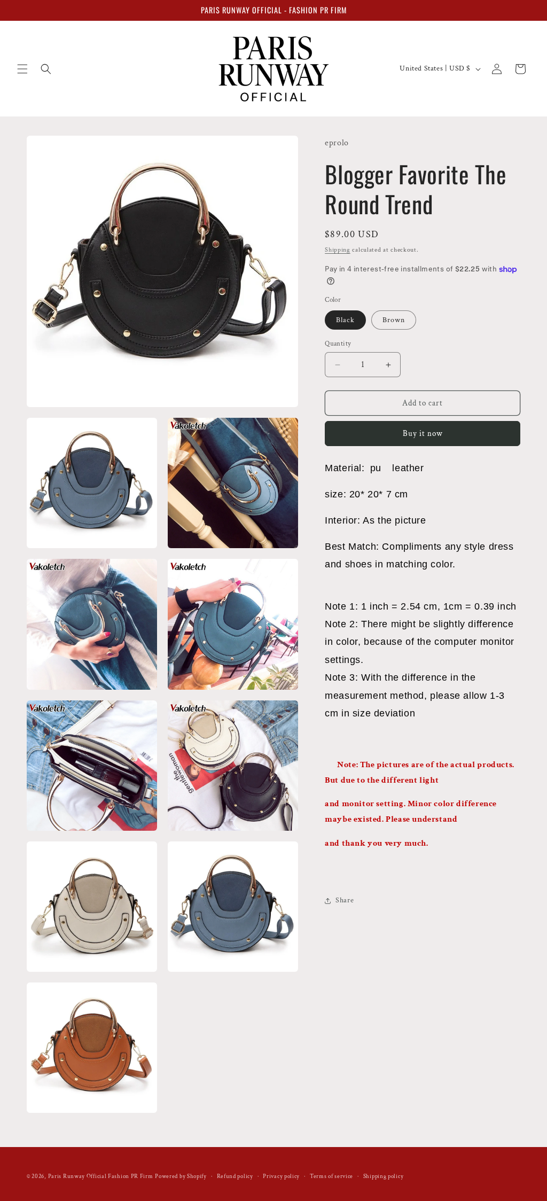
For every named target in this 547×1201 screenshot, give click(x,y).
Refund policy (235, 1176)
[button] (22, 69)
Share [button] (344, 900)
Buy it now (423, 433)
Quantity (338, 343)
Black (345, 320)
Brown (393, 320)
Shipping (337, 250)
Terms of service (331, 1176)
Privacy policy (281, 1176)
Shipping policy (383, 1176)
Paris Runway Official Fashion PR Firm (100, 1176)
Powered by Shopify (181, 1176)
